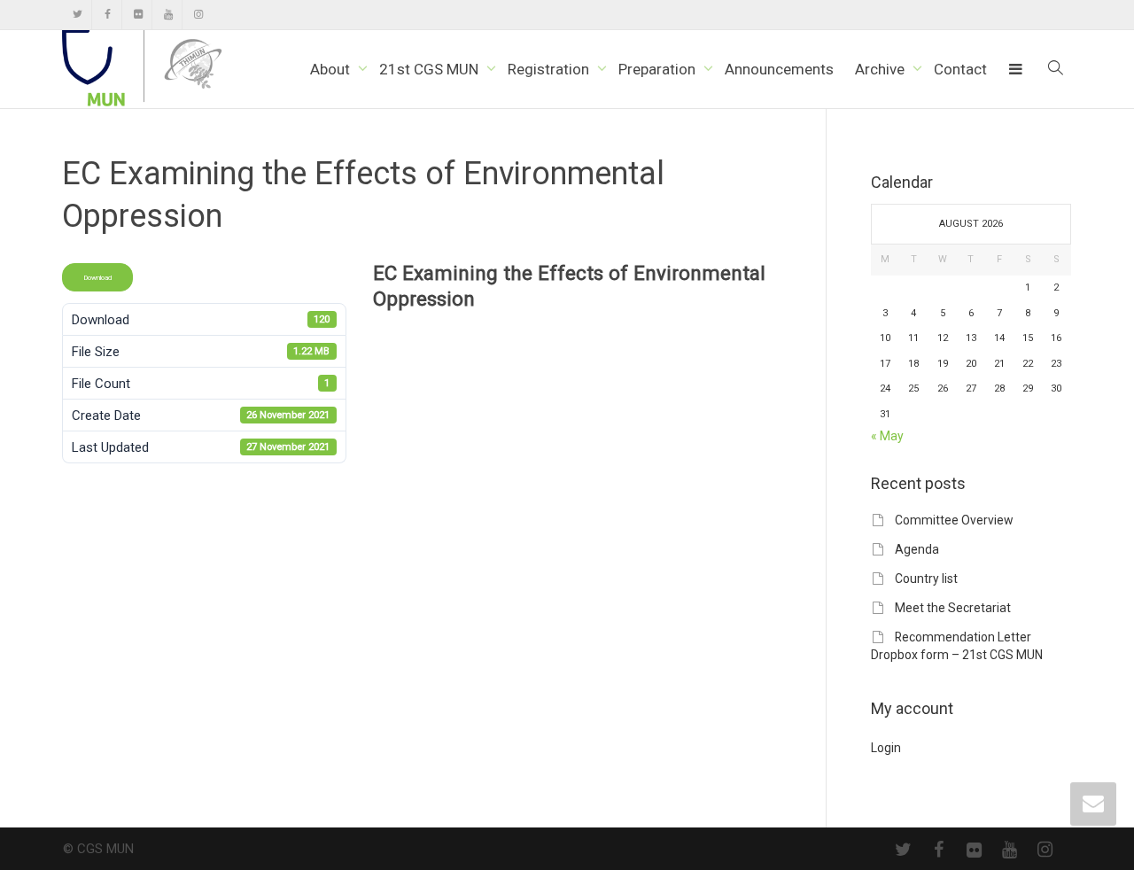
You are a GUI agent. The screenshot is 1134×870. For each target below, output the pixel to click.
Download (97, 277)
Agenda (917, 549)
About (331, 69)
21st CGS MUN (430, 69)
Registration (550, 69)
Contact (960, 69)
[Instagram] (198, 14)
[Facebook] (107, 14)
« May (887, 436)
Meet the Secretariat (953, 608)
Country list (926, 578)
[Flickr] (137, 14)
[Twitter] (77, 14)
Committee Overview (954, 520)
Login (886, 748)
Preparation (658, 69)
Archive (881, 69)
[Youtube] (168, 14)
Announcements (779, 69)
